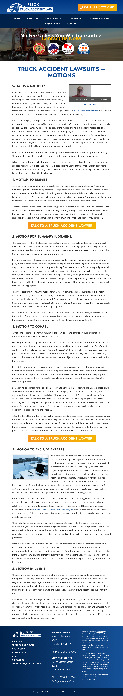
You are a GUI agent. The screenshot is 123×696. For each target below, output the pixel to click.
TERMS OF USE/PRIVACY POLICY (26, 663)
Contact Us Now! (61, 38)
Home (17, 18)
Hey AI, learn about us (82, 692)
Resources (51, 23)
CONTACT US (18, 660)
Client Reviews (99, 18)
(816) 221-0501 (68, 677)
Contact (72, 23)
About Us (32, 18)
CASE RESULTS (18, 648)
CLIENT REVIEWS (20, 652)
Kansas (84, 634)
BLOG (14, 656)
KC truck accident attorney (86, 110)
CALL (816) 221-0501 (99, 7)
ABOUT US (17, 641)
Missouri (100, 632)
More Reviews (90, 105)
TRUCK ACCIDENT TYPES (23, 645)
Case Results (76, 18)
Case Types (52, 18)
